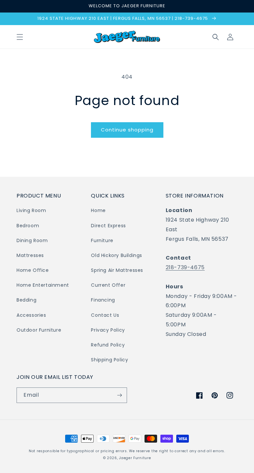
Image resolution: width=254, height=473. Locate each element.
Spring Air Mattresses (117, 270)
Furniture (102, 240)
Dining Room (32, 240)
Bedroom (28, 225)
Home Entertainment (43, 285)
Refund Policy (108, 345)
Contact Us (105, 315)
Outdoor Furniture (39, 330)
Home (98, 210)
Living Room (31, 210)
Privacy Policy (108, 330)
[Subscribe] (119, 395)
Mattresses (30, 255)
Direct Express (108, 225)
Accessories (31, 315)
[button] (20, 37)
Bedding (26, 300)
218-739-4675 (185, 267)
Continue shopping (127, 129)
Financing (103, 300)
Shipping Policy (109, 359)
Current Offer (108, 285)
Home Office (33, 270)
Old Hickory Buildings (116, 255)
